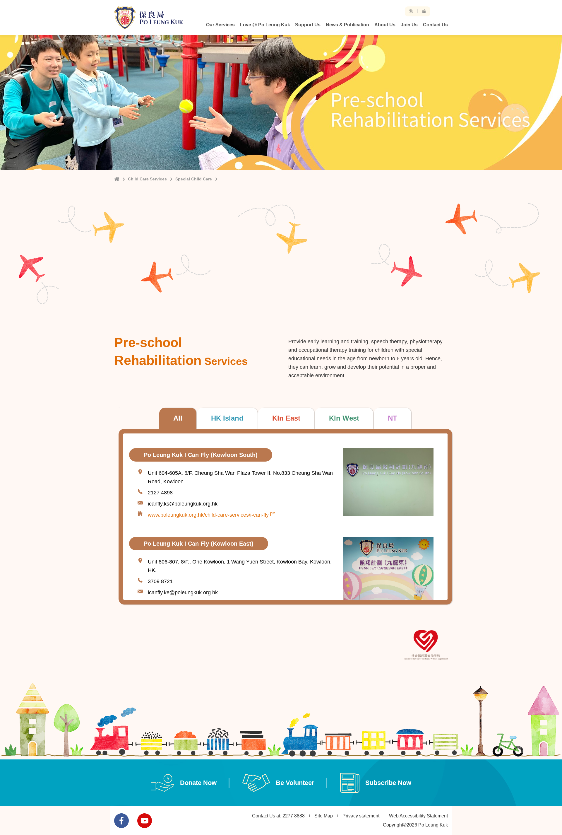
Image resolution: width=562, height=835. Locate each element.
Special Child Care (193, 179)
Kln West (344, 418)
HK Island (227, 418)
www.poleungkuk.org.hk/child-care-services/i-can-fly (208, 515)
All (177, 418)
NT (392, 418)
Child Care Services (147, 179)
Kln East (286, 418)
